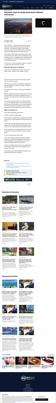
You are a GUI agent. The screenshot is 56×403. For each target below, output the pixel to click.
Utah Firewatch (12, 1)
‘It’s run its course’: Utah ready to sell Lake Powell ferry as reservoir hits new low (26, 208)
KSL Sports (48, 5)
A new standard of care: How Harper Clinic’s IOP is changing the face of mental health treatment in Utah (26, 293)
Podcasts (32, 7)
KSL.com (52, 5)
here (15, 174)
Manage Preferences (41, 396)
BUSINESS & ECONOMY (8, 10)
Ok (54, 393)
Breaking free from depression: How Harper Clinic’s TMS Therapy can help (9, 318)
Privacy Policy (20, 399)
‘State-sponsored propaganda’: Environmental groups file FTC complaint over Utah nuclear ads (9, 235)
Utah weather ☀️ (20, 1)
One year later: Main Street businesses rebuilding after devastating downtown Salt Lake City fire (25, 261)
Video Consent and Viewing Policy (17, 400)
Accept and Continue (41, 399)
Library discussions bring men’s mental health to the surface (26, 317)
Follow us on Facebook (28, 390)
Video (27, 7)
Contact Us (28, 387)
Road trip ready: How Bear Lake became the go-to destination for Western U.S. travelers (9, 292)
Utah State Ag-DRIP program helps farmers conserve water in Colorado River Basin (26, 235)
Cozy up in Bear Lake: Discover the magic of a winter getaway (9, 339)
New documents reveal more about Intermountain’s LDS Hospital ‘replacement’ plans (8, 260)
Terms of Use (15, 399)
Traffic (46, 7)
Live (24, 7)
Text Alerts (36, 7)
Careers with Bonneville (28, 388)
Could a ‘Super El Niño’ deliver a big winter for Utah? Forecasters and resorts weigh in (9, 209)
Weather (42, 7)
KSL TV (44, 5)
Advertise (28, 385)
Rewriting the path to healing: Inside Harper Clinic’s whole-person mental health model (26, 340)
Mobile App (28, 384)
